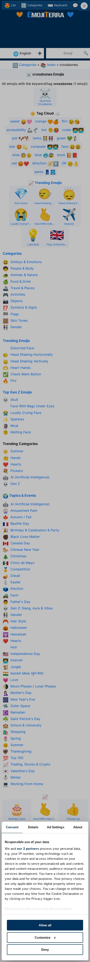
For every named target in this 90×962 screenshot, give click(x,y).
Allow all (45, 925)
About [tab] (77, 827)
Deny (45, 949)
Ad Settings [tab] (55, 827)
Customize (42, 937)
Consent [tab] (12, 827)
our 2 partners (28, 848)
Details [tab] (33, 827)
